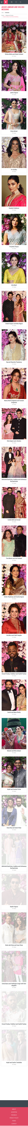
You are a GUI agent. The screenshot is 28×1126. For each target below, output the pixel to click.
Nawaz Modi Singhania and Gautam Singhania (14, 401)
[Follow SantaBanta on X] (20, 2)
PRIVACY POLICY (14, 1118)
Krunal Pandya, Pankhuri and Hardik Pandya (14, 674)
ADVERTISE (14, 1112)
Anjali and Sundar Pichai (14, 789)
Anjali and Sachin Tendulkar (14, 1062)
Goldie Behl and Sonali (14, 520)
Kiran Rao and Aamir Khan (14, 828)
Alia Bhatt (14, 285)
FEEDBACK (14, 1115)
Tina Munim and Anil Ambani (14, 558)
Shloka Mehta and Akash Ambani (14, 54)
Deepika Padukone (14, 208)
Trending (7, 12)
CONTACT (14, 1123)
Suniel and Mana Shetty (14, 712)
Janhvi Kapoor (14, 93)
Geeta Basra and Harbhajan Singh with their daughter (14, 984)
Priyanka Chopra (14, 246)
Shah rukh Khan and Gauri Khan (14, 945)
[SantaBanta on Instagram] (16, 2)
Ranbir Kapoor (14, 907)
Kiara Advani (14, 131)
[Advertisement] (14, 1082)
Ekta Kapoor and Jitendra (14, 441)
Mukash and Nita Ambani (14, 751)
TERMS (14, 1121)
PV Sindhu (14, 169)
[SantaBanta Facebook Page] (12, 2)
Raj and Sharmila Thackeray (14, 362)
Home (2, 15)
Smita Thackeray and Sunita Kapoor (14, 597)
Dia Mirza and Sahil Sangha (14, 635)
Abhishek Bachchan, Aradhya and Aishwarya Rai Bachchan (14, 480)
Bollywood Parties (9, 15)
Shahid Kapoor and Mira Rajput (14, 323)
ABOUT (14, 1109)
